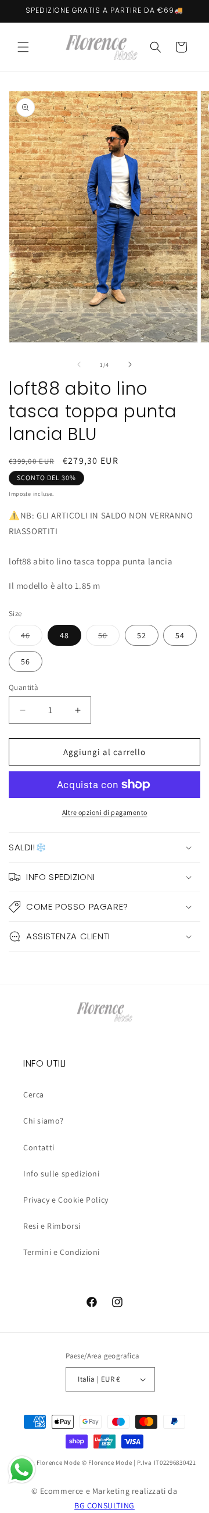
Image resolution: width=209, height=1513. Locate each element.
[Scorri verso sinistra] (79, 364)
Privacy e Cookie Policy (66, 1199)
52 (141, 635)
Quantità (23, 687)
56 (25, 661)
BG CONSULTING (104, 1505)
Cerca (33, 1094)
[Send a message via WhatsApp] (22, 1470)
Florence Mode (58, 1462)
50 (109, 637)
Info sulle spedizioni (61, 1173)
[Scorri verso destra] (130, 364)
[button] (23, 47)
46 (31, 637)
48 (64, 635)
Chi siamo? (43, 1120)
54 (180, 635)
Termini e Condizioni (61, 1252)
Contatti (39, 1147)
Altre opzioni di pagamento (104, 812)
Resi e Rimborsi (52, 1226)
